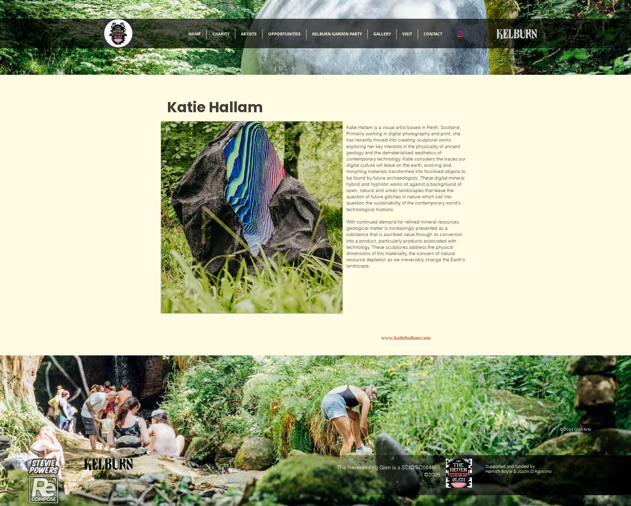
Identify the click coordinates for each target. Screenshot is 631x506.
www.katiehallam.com (406, 338)
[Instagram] (460, 34)
